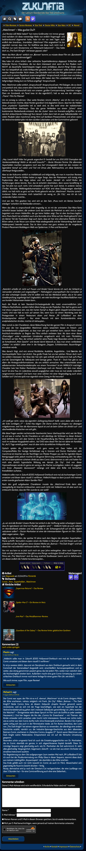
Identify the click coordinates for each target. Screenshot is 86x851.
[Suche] (9, 18)
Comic (5, 581)
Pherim (6, 652)
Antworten (10, 684)
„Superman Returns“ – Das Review (29, 588)
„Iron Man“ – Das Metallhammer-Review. (32, 616)
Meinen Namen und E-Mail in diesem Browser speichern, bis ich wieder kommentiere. (40, 819)
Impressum (63, 846)
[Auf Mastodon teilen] (71, 577)
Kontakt (54, 846)
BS (76, 577)
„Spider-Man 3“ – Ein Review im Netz (30, 602)
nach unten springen (10, 647)
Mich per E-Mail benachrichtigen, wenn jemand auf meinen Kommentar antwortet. (39, 823)
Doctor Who (50, 25)
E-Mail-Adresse (9, 814)
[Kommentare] (20, 18)
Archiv (47, 846)
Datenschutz (75, 846)
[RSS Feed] (27, 18)
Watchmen (31, 581)
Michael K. (7, 692)
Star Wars (62, 25)
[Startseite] (4, 18)
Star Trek (38, 25)
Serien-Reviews (25, 25)
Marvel (76, 25)
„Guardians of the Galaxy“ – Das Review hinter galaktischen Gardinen (43, 630)
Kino (11, 581)
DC (69, 25)
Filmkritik (32, 576)
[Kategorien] (15, 18)
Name (5, 810)
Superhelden (19, 581)
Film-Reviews (10, 25)
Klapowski (10, 576)
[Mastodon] (33, 18)
